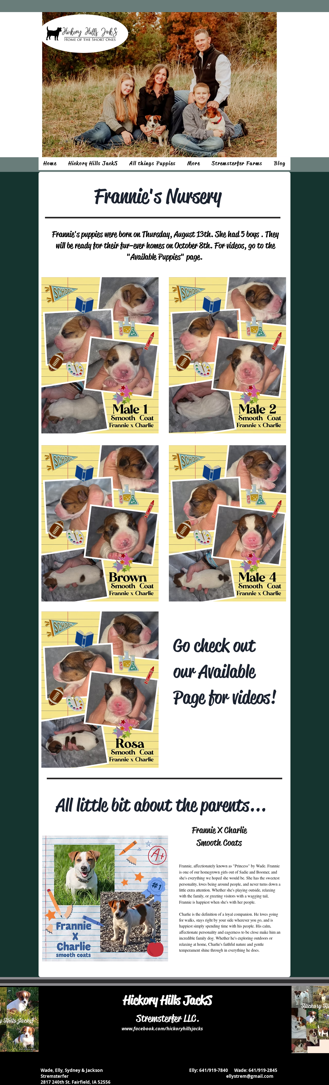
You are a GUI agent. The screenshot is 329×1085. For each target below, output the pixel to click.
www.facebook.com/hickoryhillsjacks (162, 1028)
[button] (93, 163)
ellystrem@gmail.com (249, 1076)
